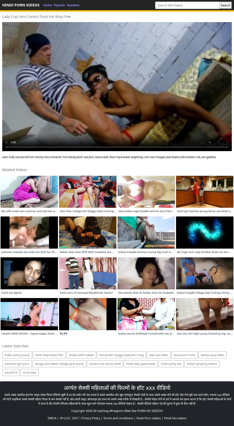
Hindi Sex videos (175, 418)
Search (225, 5)
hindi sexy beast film (49, 355)
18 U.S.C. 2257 (68, 418)
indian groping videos (202, 364)
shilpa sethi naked (81, 355)
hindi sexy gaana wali (140, 364)
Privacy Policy (91, 418)
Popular (59, 5)
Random (73, 5)
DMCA (52, 418)
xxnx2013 (11, 373)
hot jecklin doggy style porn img (121, 355)
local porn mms (184, 355)
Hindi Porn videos (148, 418)
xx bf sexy (29, 373)
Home (47, 5)
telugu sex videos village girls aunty (59, 364)
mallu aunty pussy (17, 355)
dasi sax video (158, 355)
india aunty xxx (171, 364)
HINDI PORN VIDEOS (20, 5)
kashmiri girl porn (17, 364)
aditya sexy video (212, 355)
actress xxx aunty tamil (105, 364)
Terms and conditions (118, 418)
